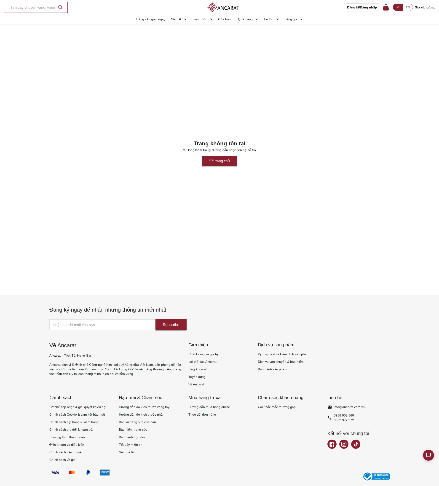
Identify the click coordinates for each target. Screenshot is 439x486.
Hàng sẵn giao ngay (150, 19)
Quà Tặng (245, 19)
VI (398, 7)
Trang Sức (199, 19)
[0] (386, 7)
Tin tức (268, 19)
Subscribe (171, 325)
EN (408, 7)
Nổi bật (176, 19)
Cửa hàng (225, 19)
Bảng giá (290, 19)
